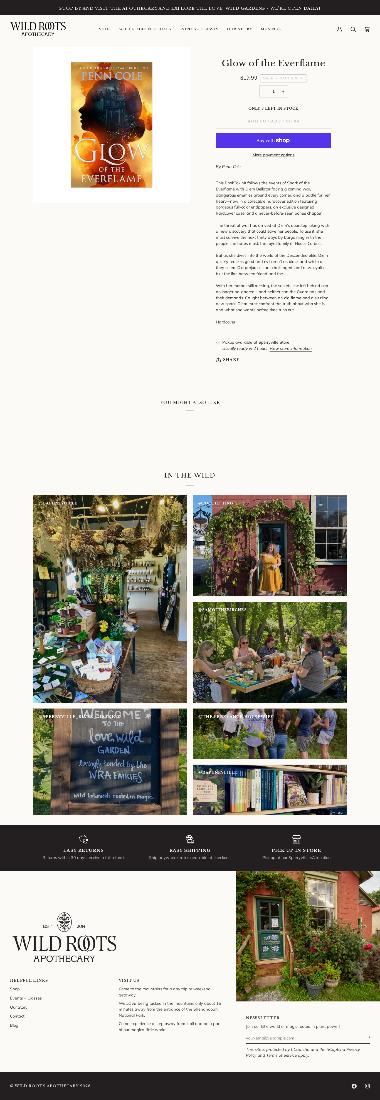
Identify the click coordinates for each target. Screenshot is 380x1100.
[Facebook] (354, 1086)
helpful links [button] (29, 980)
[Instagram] (367, 1086)
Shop (15, 988)
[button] (105, 29)
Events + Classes (26, 998)
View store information (291, 348)
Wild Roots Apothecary (47, 1086)
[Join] (365, 1037)
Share (231, 359)
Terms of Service (281, 1055)
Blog (14, 1025)
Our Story (19, 1007)
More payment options (274, 154)
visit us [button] (129, 980)
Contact (17, 1016)
